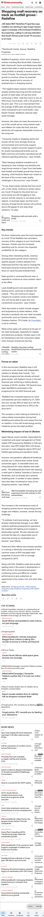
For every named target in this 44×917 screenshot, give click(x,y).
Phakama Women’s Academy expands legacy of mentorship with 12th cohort (17, 870)
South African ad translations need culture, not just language (22, 622)
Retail (8, 7)
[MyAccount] (40, 2)
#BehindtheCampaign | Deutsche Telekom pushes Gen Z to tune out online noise (21, 676)
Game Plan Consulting (7, 839)
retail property (30, 587)
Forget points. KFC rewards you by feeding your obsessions (22, 713)
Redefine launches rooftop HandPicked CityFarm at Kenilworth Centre (26, 349)
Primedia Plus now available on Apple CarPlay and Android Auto (13, 759)
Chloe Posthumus (6, 826)
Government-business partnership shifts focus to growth (15, 894)
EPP (31, 589)
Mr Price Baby (34, 320)
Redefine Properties (22, 589)
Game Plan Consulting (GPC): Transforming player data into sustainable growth (13, 834)
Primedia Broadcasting (7, 763)
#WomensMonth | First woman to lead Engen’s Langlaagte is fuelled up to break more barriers (17, 847)
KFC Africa (5, 718)
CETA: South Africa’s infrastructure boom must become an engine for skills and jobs (12, 796)
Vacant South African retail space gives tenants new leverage (20, 656)
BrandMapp (14, 221)
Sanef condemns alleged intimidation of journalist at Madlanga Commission (16, 772)
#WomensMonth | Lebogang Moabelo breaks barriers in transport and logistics (17, 882)
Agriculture (29, 7)
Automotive (39, 7)
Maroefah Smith (5, 852)
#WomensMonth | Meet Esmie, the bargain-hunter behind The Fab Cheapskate (15, 821)
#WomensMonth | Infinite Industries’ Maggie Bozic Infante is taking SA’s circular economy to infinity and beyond (20, 639)
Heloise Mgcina (15, 498)
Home (3, 7)
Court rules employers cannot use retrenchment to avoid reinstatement (16, 809)
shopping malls (8, 589)
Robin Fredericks (5, 887)
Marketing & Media (18, 7)
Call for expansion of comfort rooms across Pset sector (16, 747)
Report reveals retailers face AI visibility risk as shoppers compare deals (20, 695)
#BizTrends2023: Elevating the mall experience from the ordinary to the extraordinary (26, 493)
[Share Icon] (40, 221)
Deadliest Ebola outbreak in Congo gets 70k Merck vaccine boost (15, 859)
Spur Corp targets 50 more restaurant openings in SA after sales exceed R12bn (16, 735)
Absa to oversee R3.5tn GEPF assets (16, 783)
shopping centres (17, 587)
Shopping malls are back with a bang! (24, 217)
